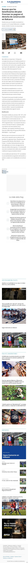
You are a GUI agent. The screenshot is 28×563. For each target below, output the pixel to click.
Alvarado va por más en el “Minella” (8, 463)
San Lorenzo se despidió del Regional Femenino (9, 490)
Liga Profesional (6, 452)
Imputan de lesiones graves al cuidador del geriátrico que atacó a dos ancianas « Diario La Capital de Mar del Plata (16, 220)
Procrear (4, 172)
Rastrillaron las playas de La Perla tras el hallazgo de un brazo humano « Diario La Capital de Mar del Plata (16, 203)
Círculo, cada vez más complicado (10, 480)
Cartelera (12, 556)
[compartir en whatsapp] (17, 52)
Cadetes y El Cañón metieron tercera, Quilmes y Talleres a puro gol (12, 497)
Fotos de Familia (6, 556)
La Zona (4, 6)
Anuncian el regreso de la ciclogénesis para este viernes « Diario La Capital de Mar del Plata (16, 238)
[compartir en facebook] (5, 52)
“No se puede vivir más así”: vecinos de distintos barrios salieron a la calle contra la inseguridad (13, 305)
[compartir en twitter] (11, 52)
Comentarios (5, 56)
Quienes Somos (18, 556)
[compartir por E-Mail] (23, 52)
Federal (3, 461)
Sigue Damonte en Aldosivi (9, 327)
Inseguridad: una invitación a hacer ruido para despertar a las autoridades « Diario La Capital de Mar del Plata (16, 212)
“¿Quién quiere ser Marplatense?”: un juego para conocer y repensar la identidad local (14, 404)
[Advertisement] (16, 183)
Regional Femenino (6, 487)
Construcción (5, 171)
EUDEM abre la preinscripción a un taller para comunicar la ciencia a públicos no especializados (13, 358)
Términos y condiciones (7, 558)
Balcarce (4, 170)
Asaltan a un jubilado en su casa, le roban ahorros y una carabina (13, 283)
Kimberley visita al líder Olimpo (9, 472)
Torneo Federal (5, 479)
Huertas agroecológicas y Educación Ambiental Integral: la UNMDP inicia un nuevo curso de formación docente (13, 382)
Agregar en (9, 29)
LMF (24, 500)
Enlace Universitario (20, 362)
